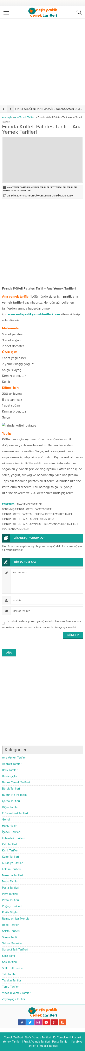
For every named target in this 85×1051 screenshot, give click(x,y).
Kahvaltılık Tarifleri (13, 838)
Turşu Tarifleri (10, 986)
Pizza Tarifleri (10, 900)
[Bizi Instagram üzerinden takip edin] (38, 1022)
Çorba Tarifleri (11, 801)
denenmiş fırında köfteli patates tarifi (27, 509)
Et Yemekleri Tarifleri (64, 187)
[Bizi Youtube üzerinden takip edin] (46, 1022)
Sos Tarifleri (9, 962)
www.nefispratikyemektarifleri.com (34, 314)
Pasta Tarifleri (10, 887)
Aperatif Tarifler (11, 764)
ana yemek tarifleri (29, 504)
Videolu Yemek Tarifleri (16, 993)
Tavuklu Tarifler (11, 980)
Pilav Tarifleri (10, 894)
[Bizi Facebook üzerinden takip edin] (22, 1022)
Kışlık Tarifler (10, 850)
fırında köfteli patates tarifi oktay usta (28, 519)
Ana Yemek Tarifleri (24, 117)
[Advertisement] (42, 61)
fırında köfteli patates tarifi (53, 514)
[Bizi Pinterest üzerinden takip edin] (54, 1022)
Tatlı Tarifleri (9, 974)
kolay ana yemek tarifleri (61, 524)
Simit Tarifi (8, 956)
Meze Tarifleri (10, 881)
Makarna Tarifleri (12, 875)
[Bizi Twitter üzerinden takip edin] (30, 1022)
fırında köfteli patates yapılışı (21, 524)
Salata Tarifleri (11, 931)
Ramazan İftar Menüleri (16, 918)
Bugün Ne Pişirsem (14, 795)
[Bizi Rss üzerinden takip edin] (62, 1022)
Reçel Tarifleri (10, 925)
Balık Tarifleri (10, 770)
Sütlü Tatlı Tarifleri (13, 968)
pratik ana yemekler (15, 528)
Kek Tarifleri (9, 844)
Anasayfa (7, 117)
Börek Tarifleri (11, 788)
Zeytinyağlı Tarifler (13, 999)
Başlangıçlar (9, 776)
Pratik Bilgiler (10, 912)
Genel (6, 190)
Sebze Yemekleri (21, 190)
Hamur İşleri (9, 826)
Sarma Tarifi (9, 937)
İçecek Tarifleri (11, 832)
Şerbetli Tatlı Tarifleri (15, 949)
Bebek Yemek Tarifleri (16, 782)
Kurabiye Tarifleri (12, 863)
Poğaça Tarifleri (11, 906)
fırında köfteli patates (17, 514)
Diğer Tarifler (40, 187)
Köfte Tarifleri (10, 856)
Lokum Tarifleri (11, 869)
